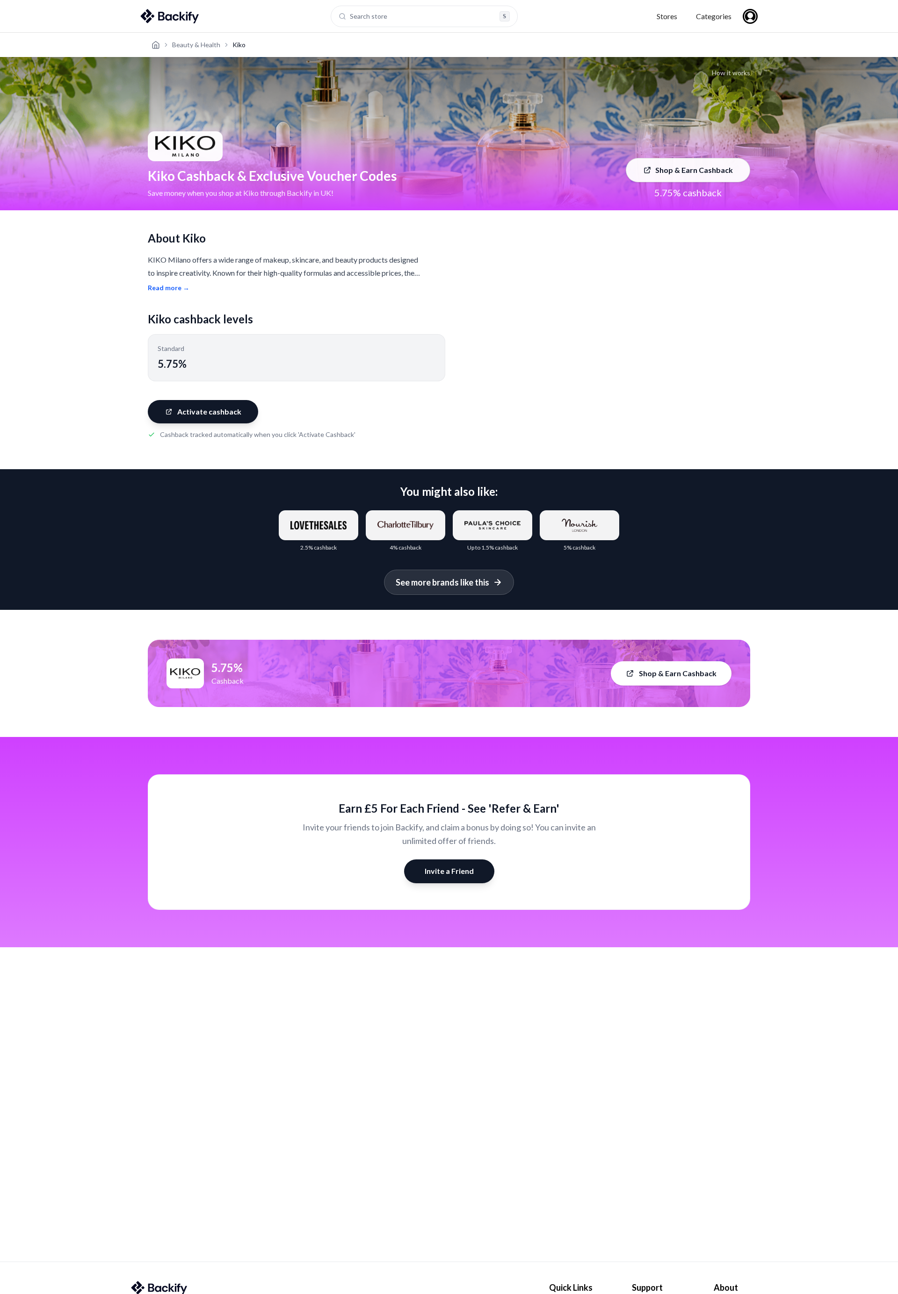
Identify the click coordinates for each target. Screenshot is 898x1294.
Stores (667, 16)
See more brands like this (442, 582)
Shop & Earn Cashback (694, 169)
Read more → (168, 288)
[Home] (156, 45)
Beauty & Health (196, 45)
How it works (731, 73)
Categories (713, 16)
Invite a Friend (449, 870)
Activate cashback (209, 411)
